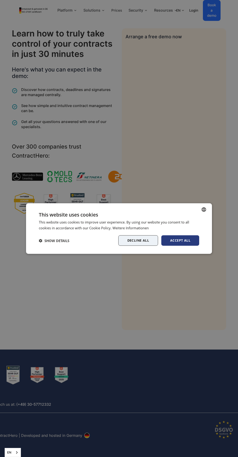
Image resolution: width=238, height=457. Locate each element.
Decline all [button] (138, 240)
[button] (54, 240)
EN (9, 452)
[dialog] (119, 228)
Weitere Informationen (130, 227)
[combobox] (13, 452)
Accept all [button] (180, 240)
